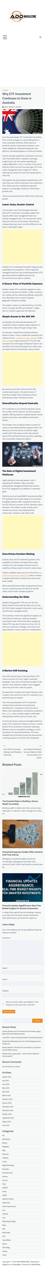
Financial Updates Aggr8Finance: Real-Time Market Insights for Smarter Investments (21, 907)
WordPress (36, 1264)
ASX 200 (5, 340)
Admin (6, 107)
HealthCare (6, 1202)
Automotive (6, 1139)
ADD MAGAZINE (23, 1261)
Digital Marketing (8, 1165)
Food (4, 1184)
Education (5, 1169)
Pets (3, 1229)
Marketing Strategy (9, 1221)
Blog (3, 1150)
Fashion (5, 1176)
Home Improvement (9, 1206)
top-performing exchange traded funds (22, 574)
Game (4, 1191)
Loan (4, 1217)
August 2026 (6, 1076)
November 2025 (7, 1110)
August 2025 (6, 1121)
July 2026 (5, 1080)
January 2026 (7, 1103)
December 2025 (7, 1106)
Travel (4, 1255)
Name (5, 968)
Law (3, 1210)
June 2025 (5, 1125)
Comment (6, 937)
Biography (5, 1146)
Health (4, 1195)
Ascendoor (17, 1264)
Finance (5, 90)
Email (5, 979)
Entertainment (7, 1172)
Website (5, 990)
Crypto (4, 1161)
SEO (3, 1236)
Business (5, 1154)
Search (37, 1021)
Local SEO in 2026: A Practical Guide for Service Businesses (22, 1037)
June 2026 (5, 1084)
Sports (4, 1243)
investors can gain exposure (26, 338)
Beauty (4, 1143)
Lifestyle (5, 1214)
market (8, 713)
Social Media (6, 1240)
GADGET (5, 1187)
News (4, 1225)
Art (3, 1135)
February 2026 (7, 1099)
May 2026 (5, 1088)
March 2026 (6, 1095)
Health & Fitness (8, 1199)
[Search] (40, 37)
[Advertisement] (22, 64)
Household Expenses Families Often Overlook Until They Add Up (22, 853)
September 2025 (8, 1118)
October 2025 (7, 1114)
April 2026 (5, 1091)
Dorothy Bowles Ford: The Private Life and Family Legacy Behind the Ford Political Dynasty (21, 1032)
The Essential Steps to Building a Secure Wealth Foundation (20, 802)
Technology (6, 1247)
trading (4, 1251)
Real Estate (6, 1232)
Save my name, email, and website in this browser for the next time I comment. (22, 1003)
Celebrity (5, 1158)
